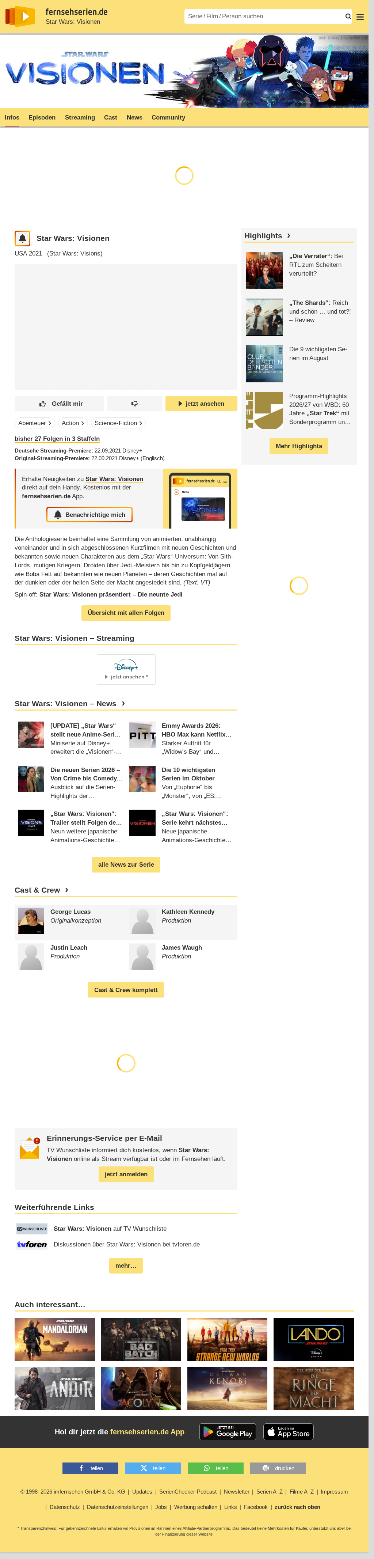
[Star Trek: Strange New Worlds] (227, 1339)
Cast (110, 117)
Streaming (80, 117)
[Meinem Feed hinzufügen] (22, 238)
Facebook (256, 1507)
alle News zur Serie (126, 864)
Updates (142, 1491)
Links (230, 1507)
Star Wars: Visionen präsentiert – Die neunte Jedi (111, 594)
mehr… (126, 1265)
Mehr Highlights (299, 446)
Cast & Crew (37, 890)
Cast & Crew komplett (126, 990)
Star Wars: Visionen (73, 21)
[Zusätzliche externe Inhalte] (26, 321)
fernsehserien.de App (147, 1432)
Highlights (263, 235)
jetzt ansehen (205, 403)
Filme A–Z (302, 1491)
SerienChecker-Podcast (188, 1491)
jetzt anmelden (126, 1174)
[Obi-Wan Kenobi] (227, 1388)
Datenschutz (65, 1507)
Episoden (42, 117)
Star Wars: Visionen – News (66, 703)
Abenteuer (32, 423)
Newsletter (236, 1491)
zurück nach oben (297, 1507)
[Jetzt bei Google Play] (227, 1431)
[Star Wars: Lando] (314, 1339)
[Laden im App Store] (288, 1431)
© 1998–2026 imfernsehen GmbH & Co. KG (72, 1491)
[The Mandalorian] (55, 1339)
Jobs (161, 1507)
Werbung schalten (195, 1507)
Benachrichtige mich (95, 514)
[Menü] (360, 16)
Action (70, 423)
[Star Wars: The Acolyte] (141, 1388)
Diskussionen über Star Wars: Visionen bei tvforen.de (127, 1244)
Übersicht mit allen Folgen (126, 612)
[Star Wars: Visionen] (200, 499)
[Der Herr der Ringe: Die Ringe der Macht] (314, 1388)
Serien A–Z (269, 1491)
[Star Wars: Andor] (55, 1388)
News (134, 117)
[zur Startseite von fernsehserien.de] (20, 16)
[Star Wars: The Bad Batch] (141, 1339)
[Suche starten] (348, 16)
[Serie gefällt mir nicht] (134, 404)
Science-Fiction (116, 423)
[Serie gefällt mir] (59, 404)
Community (168, 117)
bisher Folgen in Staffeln (57, 438)
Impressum (334, 1491)
